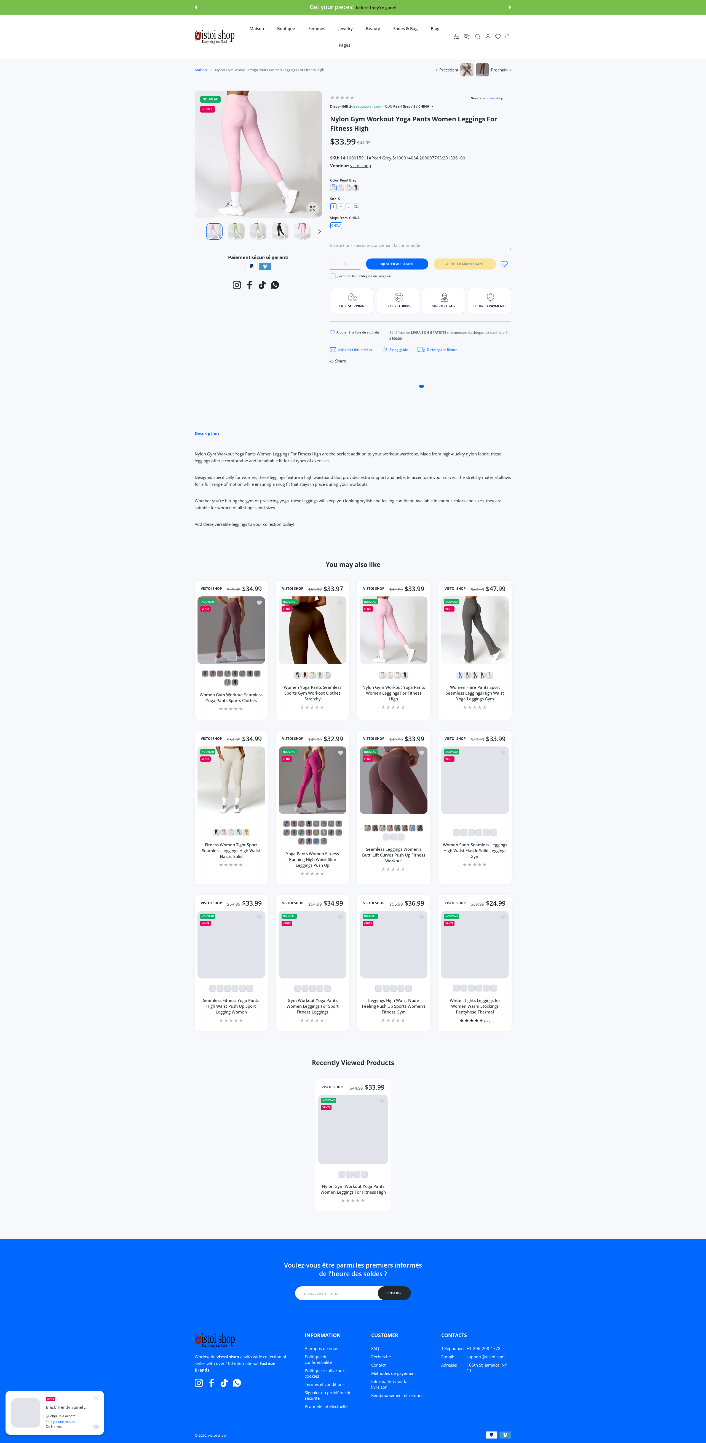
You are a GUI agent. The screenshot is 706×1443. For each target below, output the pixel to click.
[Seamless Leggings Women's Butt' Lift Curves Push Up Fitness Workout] (393, 780)
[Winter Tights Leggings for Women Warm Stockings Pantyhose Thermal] (475, 944)
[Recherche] (478, 36)
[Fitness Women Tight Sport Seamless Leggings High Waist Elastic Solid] (231, 780)
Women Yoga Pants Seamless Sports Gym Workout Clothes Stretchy (312, 693)
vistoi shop (495, 98)
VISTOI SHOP (211, 589)
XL (356, 206)
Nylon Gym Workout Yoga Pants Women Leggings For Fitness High (393, 693)
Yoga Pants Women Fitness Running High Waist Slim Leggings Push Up (312, 859)
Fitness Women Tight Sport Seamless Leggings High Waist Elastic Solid (231, 850)
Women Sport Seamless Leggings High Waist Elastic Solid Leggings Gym (475, 850)
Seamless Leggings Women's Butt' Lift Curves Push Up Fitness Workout (393, 854)
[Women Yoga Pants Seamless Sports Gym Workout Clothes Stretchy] (312, 630)
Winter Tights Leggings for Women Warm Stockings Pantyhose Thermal (475, 1006)
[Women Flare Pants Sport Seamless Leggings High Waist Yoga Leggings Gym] (475, 630)
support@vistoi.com (486, 1356)
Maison (201, 69)
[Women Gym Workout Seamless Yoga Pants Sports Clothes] (231, 630)
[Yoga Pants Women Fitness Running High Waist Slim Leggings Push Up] (312, 780)
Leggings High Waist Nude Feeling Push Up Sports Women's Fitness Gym (394, 1006)
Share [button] (340, 361)
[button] (196, 7)
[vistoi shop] (214, 37)
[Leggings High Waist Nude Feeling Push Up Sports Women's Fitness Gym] (393, 944)
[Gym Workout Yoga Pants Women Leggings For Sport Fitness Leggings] (312, 944)
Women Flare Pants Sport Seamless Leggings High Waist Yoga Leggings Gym (475, 693)
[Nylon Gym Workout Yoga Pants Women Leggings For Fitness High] (393, 630)
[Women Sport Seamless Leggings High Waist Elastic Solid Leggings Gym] (475, 780)
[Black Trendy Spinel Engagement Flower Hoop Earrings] (25, 1413)
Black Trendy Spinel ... (66, 1407)
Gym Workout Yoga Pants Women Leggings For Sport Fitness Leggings (312, 1006)
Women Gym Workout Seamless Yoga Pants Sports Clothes (231, 697)
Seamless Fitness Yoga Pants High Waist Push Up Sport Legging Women (231, 1006)
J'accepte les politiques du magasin (364, 276)
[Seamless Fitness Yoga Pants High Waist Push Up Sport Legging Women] (231, 944)
